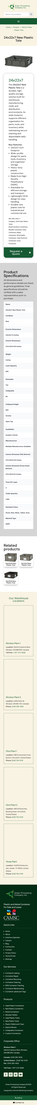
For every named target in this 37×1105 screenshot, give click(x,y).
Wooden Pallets (11, 1015)
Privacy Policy (10, 953)
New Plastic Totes (12, 1021)
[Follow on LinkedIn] (16, 1075)
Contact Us (19, 1102)
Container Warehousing (14, 988)
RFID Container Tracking (14, 985)
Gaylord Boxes (10, 1027)
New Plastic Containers (14, 1009)
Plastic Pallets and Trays (14, 1024)
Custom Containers (13, 1033)
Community (10, 947)
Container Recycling (13, 979)
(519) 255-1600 (18, 706)
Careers (8, 940)
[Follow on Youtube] (20, 1075)
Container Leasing (12, 973)
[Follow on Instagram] (11, 1075)
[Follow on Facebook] (6, 1075)
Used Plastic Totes (12, 1018)
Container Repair (11, 976)
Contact (8, 950)
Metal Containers (12, 1012)
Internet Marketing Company (22, 1090)
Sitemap (8, 959)
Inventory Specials (12, 937)
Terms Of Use (10, 956)
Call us (19, 1098)
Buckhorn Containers (20, 227)
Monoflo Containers (15, 230)
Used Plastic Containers (14, 1005)
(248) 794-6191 (17, 760)
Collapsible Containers (14, 1030)
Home (7, 931)
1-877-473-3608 (19, 652)
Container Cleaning (13, 982)
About (7, 934)
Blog (7, 944)
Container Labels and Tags (15, 991)
